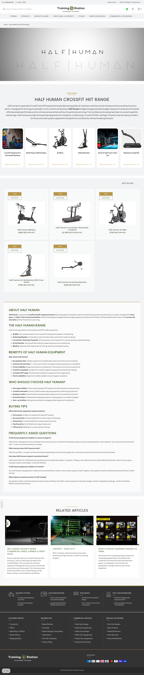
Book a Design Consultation (130, 2)
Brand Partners (47, 624)
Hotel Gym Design (82, 624)
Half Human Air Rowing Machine (72, 262)
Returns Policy (15, 635)
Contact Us (14, 624)
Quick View (26, 214)
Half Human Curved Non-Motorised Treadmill (72, 208)
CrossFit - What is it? (64, 548)
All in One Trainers (113, 624)
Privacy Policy (47, 642)
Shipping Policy (15, 638)
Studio (81, 16)
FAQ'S (12, 628)
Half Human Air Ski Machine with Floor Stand (26, 261)
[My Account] (133, 9)
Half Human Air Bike (117, 209)
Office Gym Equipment (83, 635)
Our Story (45, 628)
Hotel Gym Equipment (83, 628)
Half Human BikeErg (26, 209)
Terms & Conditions (49, 638)
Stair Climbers (112, 628)
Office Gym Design (82, 631)
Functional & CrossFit (63, 16)
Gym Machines (112, 635)
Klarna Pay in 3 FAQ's (17, 631)
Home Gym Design (97, 16)
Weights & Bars (41, 16)
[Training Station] (71, 9)
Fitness (13, 16)
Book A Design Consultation (52, 631)
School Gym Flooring (82, 642)
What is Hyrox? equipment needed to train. (117, 550)
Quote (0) (2, 504)
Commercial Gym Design (120, 16)
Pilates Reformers (113, 631)
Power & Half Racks (114, 638)
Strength (25, 16)
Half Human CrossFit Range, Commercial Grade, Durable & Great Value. (26, 551)
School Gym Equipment (84, 638)
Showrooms (112, 2)
